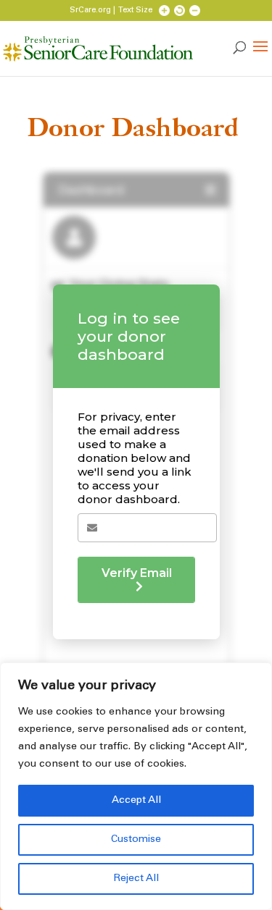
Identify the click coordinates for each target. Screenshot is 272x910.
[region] (136, 786)
